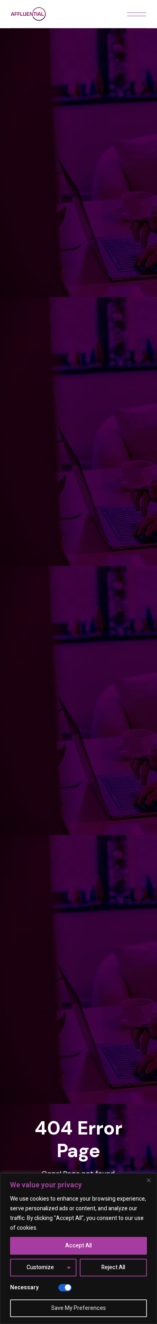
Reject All (113, 1267)
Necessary (24, 1287)
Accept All (78, 1245)
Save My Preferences (78, 1308)
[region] (78, 1248)
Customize (40, 1267)
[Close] (148, 1180)
